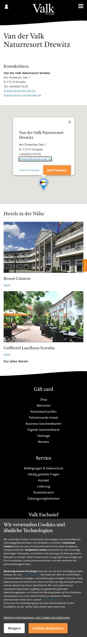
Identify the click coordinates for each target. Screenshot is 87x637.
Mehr (7, 285)
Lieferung (43, 486)
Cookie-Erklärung (51, 599)
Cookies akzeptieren (48, 628)
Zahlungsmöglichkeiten (43, 498)
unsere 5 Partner (31, 574)
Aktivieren (44, 405)
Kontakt (43, 480)
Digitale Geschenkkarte (43, 430)
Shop (43, 399)
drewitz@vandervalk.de (19, 91)
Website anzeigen (29, 170)
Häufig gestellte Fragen (43, 474)
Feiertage (43, 436)
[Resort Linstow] (43, 247)
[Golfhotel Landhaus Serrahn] (43, 316)
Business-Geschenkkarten (44, 424)
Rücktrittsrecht (43, 492)
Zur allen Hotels (16, 361)
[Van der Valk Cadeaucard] (43, 9)
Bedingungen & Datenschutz (43, 468)
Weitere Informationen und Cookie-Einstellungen (37, 617)
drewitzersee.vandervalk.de (22, 95)
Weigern (14, 628)
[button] (43, 185)
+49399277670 (18, 86)
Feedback (84, 265)
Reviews (43, 442)
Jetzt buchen (57, 170)
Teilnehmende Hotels (43, 417)
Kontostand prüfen (44, 411)
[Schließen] (69, 122)
